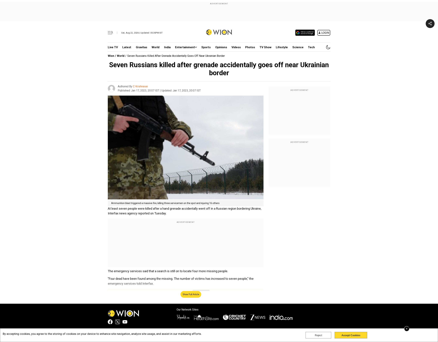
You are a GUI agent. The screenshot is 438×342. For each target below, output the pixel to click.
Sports (206, 47)
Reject (318, 335)
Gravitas (141, 47)
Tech (311, 47)
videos (236, 47)
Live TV (113, 47)
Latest (126, 47)
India (167, 47)
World (155, 47)
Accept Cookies (351, 335)
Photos (250, 47)
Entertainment (185, 47)
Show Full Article (191, 294)
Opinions (221, 47)
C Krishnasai (140, 86)
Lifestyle (282, 47)
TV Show (265, 47)
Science (298, 47)
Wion (111, 55)
